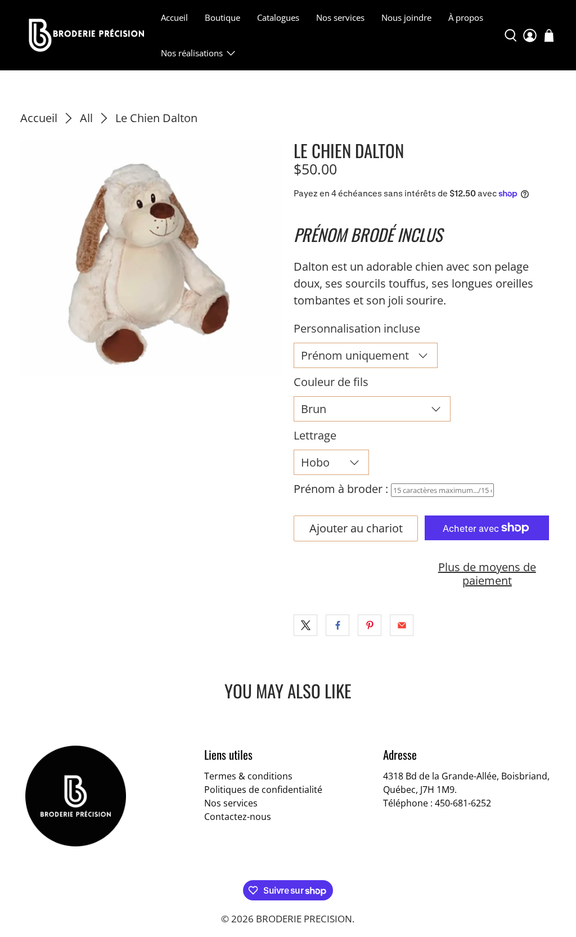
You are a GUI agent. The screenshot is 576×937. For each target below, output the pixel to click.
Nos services (340, 17)
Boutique (222, 17)
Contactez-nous (237, 816)
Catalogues (278, 17)
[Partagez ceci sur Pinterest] (369, 625)
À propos (465, 17)
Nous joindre (406, 17)
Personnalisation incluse (357, 328)
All (86, 118)
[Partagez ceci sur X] (305, 625)
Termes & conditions (248, 776)
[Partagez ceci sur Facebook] (337, 625)
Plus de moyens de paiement (487, 573)
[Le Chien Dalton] (151, 258)
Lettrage (315, 435)
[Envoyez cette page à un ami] (401, 625)
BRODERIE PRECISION (304, 918)
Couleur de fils (331, 381)
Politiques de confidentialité (263, 789)
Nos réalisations (192, 53)
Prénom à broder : (341, 488)
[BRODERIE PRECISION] (86, 35)
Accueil (174, 17)
